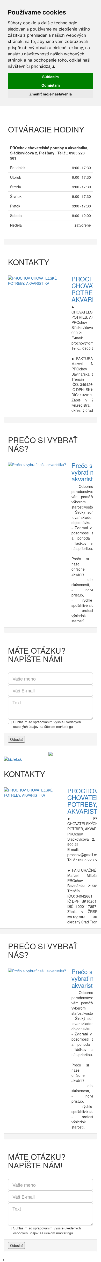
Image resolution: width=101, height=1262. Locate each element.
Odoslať (16, 739)
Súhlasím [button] (50, 76)
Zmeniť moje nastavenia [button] (50, 94)
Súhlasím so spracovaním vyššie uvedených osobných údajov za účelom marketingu (47, 724)
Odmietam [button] (50, 85)
